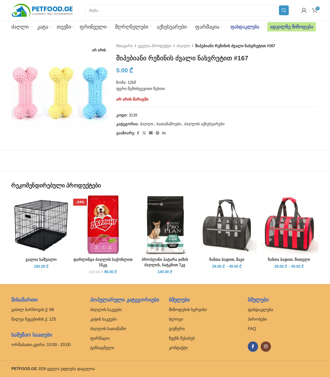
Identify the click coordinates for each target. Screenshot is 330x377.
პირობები (257, 319)
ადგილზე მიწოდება (291, 26)
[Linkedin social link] (164, 133)
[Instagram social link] (266, 346)
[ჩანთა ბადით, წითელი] (289, 224)
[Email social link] (150, 133)
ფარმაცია (100, 338)
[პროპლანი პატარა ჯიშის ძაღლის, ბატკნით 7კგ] (165, 224)
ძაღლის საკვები (106, 309)
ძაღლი (183, 46)
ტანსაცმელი (102, 348)
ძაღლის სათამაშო (108, 328)
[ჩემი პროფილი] (304, 10)
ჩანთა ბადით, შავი (226, 259)
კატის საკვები (103, 319)
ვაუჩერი (177, 328)
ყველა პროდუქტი (154, 46)
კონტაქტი (178, 348)
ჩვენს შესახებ (182, 338)
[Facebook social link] (138, 133)
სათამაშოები (168, 124)
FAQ (252, 328)
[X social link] (144, 133)
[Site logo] (42, 10)
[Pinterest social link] (157, 133)
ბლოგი (176, 319)
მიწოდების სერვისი (188, 309)
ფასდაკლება (244, 26)
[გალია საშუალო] (41, 224)
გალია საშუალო (41, 259)
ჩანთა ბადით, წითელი (289, 259)
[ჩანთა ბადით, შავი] (227, 224)
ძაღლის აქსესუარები (204, 124)
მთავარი (124, 46)
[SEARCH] (284, 10)
